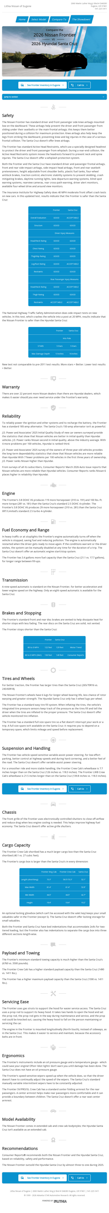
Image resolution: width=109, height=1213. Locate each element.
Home (22, 19)
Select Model (39, 19)
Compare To (59, 19)
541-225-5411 (101, 8)
